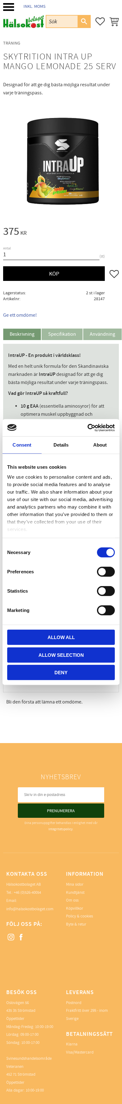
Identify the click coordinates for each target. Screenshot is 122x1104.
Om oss (72, 900)
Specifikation (62, 334)
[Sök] (84, 21)
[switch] (106, 572)
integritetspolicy (60, 829)
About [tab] (100, 445)
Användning (102, 334)
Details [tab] (61, 445)
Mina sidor (75, 884)
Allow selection (61, 654)
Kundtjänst (75, 892)
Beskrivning (22, 334)
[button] (8, 7)
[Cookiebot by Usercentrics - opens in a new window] (88, 428)
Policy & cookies (79, 916)
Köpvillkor (74, 908)
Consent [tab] (22, 445)
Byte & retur (76, 924)
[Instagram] (11, 937)
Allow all (61, 637)
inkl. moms (34, 6)
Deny (61, 672)
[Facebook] (21, 937)
